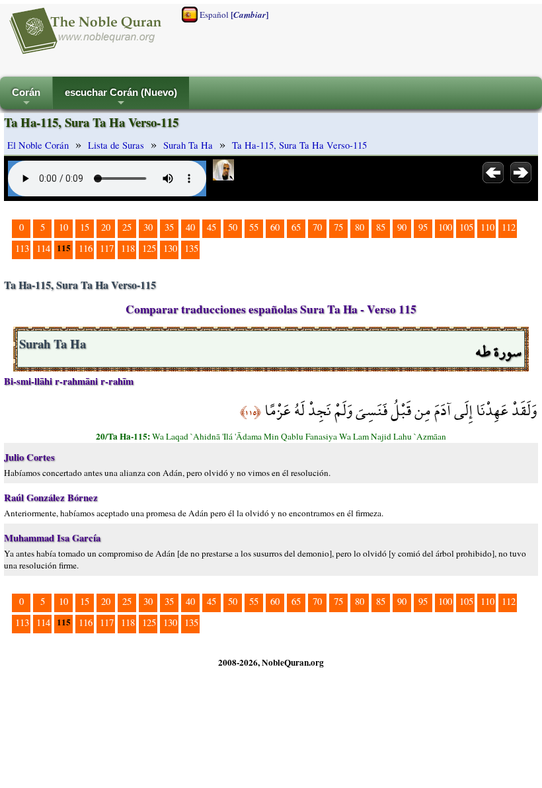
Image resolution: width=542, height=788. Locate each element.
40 (190, 227)
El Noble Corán (38, 145)
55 (253, 227)
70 (317, 227)
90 (401, 227)
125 (149, 248)
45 (211, 227)
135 (191, 248)
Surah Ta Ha (188, 145)
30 (148, 227)
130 (170, 248)
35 (169, 227)
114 (43, 248)
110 (487, 227)
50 (232, 227)
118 (128, 248)
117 (107, 248)
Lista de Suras (116, 145)
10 (63, 227)
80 (359, 227)
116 (86, 248)
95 (423, 227)
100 (445, 227)
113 (22, 248)
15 (84, 227)
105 (466, 227)
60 (275, 227)
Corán (26, 98)
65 (296, 227)
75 (338, 227)
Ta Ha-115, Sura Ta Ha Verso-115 (299, 145)
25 (127, 227)
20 (105, 227)
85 (380, 227)
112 (509, 227)
